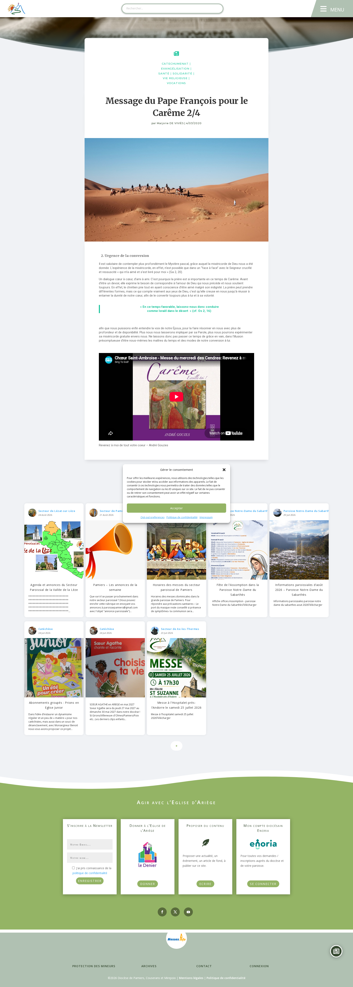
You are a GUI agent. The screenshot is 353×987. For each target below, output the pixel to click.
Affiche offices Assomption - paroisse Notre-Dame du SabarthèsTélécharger (234, 603)
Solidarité (182, 73)
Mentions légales (191, 978)
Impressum (206, 517)
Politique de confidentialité (182, 517)
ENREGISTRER (90, 881)
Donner (147, 884)
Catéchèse (45, 629)
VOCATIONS (176, 83)
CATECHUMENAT (175, 63)
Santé (163, 73)
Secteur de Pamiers (113, 511)
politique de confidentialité (90, 873)
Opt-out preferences (152, 517)
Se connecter (263, 884)
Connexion (259, 966)
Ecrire (205, 884)
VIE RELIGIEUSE (175, 78)
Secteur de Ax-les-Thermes (180, 629)
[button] (224, 470)
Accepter (176, 508)
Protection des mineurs (93, 966)
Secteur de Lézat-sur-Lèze (56, 511)
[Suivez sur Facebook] (162, 911)
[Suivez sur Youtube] (188, 911)
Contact (204, 966)
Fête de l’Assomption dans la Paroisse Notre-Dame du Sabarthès (238, 590)
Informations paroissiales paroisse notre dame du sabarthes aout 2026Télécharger (298, 603)
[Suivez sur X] (175, 911)
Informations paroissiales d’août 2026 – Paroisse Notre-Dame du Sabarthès (299, 590)
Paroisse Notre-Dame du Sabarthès (246, 511)
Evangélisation (175, 68)
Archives (148, 966)
